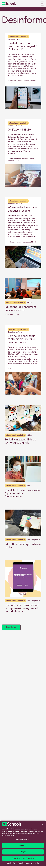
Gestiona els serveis (22, 839)
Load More (11, 627)
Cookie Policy (11, 863)
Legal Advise (35, 863)
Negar (23, 852)
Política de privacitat (23, 863)
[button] (42, 824)
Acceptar (23, 845)
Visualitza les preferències (23, 858)
